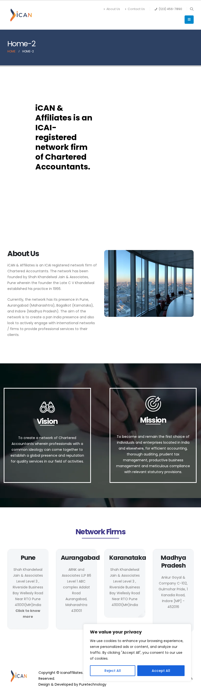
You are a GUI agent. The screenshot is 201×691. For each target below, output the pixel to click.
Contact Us (136, 9)
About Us (113, 9)
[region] (137, 652)
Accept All (161, 670)
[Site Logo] (20, 15)
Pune (28, 557)
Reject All (112, 670)
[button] (191, 9)
